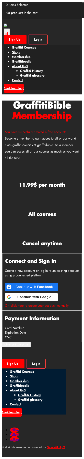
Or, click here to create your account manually (37, 305)
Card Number (14, 328)
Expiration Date (15, 332)
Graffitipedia (21, 61)
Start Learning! (14, 88)
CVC (8, 337)
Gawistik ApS (56, 447)
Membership (21, 56)
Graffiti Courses (24, 47)
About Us (20, 66)
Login (38, 39)
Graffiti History (31, 70)
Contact (17, 80)
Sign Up (15, 39)
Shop (16, 52)
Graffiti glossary (32, 75)
